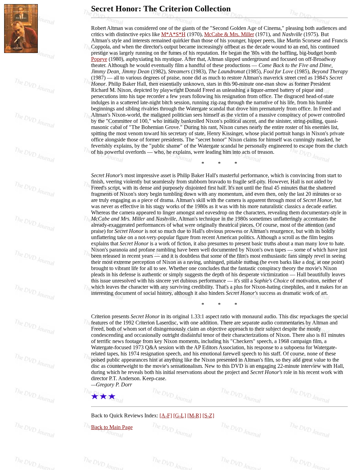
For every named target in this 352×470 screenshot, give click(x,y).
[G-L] (179, 415)
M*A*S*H (173, 34)
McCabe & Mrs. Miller (229, 34)
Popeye (99, 59)
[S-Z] (208, 415)
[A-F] (166, 415)
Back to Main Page (112, 427)
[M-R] (194, 415)
